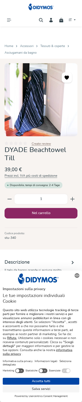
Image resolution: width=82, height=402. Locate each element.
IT (71, 20)
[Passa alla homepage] (41, 6)
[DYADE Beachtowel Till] (41, 99)
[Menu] (9, 20)
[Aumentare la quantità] (72, 199)
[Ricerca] (41, 20)
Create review (41, 143)
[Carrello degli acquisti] (61, 20)
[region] (41, 99)
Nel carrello (41, 213)
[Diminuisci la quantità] (9, 199)
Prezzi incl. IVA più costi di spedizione (31, 175)
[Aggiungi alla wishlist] (67, 77)
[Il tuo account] (51, 20)
